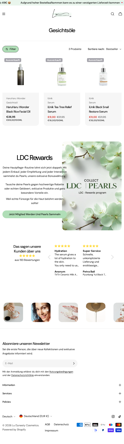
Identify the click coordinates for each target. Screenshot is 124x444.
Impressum (51, 430)
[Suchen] (112, 14)
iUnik (50, 98)
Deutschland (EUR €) (36, 416)
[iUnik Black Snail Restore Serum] (103, 74)
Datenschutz (61, 424)
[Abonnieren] (73, 363)
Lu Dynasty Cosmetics (25, 425)
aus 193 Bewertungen (27, 260)
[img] (27, 256)
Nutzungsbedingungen (61, 371)
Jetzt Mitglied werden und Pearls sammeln (34, 214)
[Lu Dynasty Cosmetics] (26, 312)
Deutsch (7, 416)
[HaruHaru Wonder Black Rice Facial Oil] (20, 74)
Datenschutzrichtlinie (22, 375)
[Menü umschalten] (3, 14)
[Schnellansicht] (34, 63)
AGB (47, 424)
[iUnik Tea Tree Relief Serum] (62, 74)
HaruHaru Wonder (15, 98)
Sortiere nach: (96, 49)
